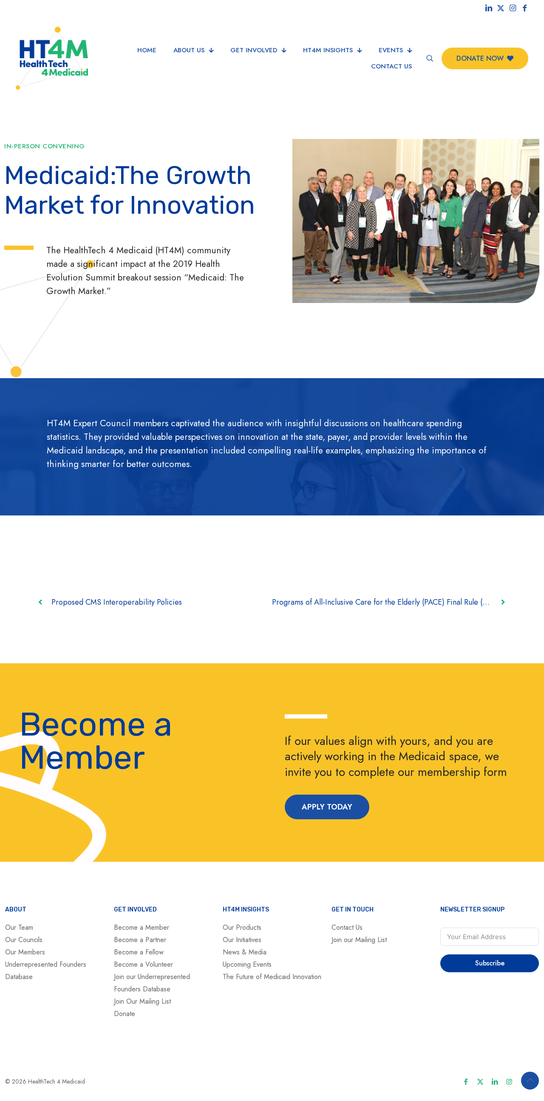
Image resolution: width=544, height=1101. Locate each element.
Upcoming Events (247, 964)
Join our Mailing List (359, 940)
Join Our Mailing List (142, 1001)
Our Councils (23, 940)
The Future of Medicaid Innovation (272, 977)
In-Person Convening (44, 146)
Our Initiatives (242, 940)
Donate (124, 1014)
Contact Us (347, 927)
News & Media (244, 952)
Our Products (242, 927)
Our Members (25, 952)
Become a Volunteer (143, 964)
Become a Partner (140, 940)
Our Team (19, 927)
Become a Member (141, 927)
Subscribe (489, 963)
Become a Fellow (139, 952)
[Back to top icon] (530, 1081)
